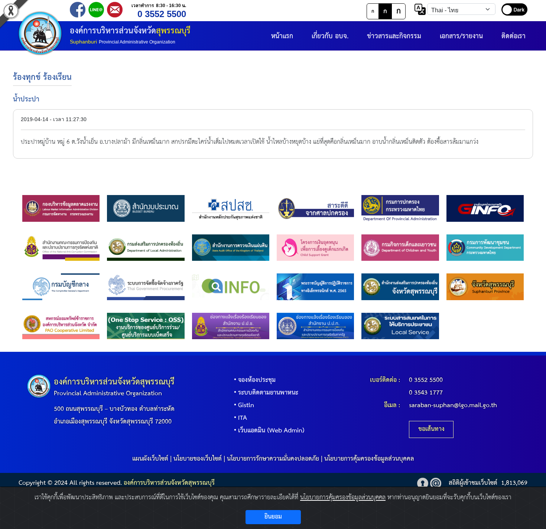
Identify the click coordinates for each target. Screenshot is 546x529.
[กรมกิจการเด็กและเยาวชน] (400, 247)
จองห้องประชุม (257, 380)
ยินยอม (273, 517)
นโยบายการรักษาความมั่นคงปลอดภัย (273, 459)
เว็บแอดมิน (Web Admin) (271, 431)
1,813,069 (514, 483)
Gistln (246, 405)
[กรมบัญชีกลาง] (61, 286)
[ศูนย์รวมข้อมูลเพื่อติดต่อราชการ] (230, 286)
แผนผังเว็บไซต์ (150, 459)
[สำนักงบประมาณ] (145, 208)
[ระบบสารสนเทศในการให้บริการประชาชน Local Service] (400, 325)
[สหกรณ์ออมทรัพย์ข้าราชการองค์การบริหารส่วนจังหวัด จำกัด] (61, 325)
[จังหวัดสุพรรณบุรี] (485, 286)
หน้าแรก (282, 36)
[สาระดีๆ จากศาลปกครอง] (315, 208)
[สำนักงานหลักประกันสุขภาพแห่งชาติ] (230, 208)
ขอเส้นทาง (431, 429)
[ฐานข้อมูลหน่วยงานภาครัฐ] (485, 208)
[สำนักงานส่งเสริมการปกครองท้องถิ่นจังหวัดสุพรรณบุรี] (400, 286)
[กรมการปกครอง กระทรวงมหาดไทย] (400, 208)
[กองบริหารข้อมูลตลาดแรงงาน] (61, 208)
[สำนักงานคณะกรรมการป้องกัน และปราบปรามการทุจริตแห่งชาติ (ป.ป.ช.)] (61, 247)
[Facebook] (77, 9)
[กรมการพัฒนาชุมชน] (485, 247)
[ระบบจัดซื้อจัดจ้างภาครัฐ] (145, 286)
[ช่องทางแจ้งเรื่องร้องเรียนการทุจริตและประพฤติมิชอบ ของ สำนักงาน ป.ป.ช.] (230, 325)
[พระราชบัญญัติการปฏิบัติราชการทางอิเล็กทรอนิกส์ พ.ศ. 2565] (315, 286)
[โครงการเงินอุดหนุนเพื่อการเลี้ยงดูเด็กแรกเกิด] (315, 247)
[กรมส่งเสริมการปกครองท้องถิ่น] (145, 247)
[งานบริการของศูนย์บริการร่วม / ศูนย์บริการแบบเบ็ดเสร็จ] (145, 325)
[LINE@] (96, 9)
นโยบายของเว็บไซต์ (197, 459)
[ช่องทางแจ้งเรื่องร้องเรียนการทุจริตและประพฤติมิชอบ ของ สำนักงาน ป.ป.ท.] (315, 325)
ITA (242, 418)
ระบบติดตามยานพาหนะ (268, 393)
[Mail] (115, 9)
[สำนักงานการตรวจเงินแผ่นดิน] (230, 247)
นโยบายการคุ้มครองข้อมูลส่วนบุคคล (369, 459)
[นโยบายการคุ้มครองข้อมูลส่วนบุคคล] (422, 483)
